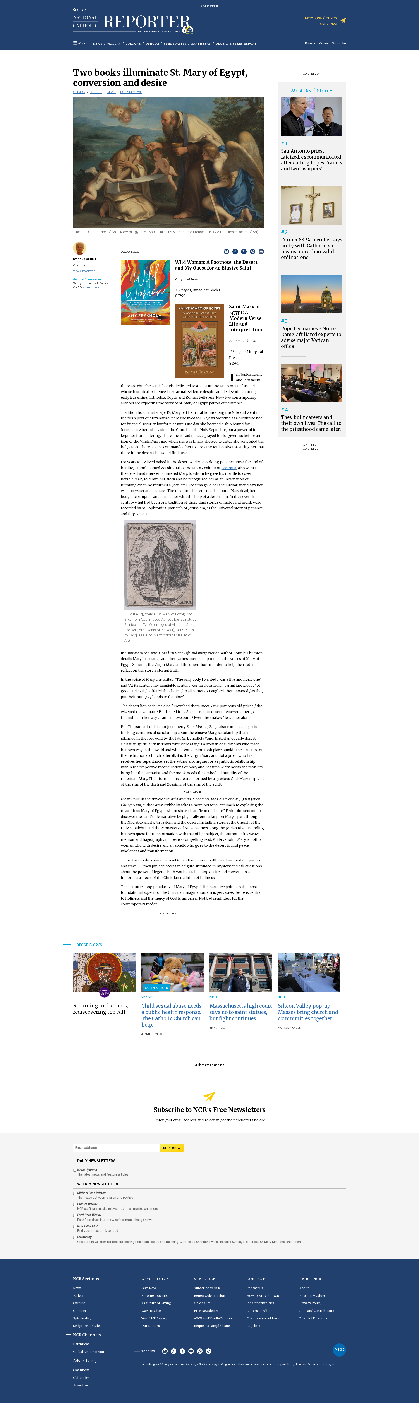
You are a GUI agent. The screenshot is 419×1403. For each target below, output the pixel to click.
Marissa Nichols (289, 1027)
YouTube (191, 1351)
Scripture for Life (86, 1326)
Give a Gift (202, 1303)
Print (261, 251)
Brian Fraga (218, 1027)
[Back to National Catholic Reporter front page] (133, 24)
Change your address (263, 1318)
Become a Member (155, 1296)
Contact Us (255, 1288)
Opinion (152, 44)
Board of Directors (313, 1318)
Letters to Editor (259, 1311)
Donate (310, 43)
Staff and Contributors (316, 1311)
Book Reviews (131, 92)
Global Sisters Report (236, 44)
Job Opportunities (260, 1303)
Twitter (173, 1351)
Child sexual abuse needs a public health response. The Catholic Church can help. (171, 1015)
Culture (133, 44)
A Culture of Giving (156, 1303)
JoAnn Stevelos (152, 1034)
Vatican (114, 44)
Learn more (92, 287)
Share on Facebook (235, 251)
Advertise (80, 1385)
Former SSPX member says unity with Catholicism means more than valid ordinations (311, 248)
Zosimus (229, 468)
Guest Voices (156, 987)
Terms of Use (177, 1364)
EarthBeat (201, 44)
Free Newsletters (207, 1311)
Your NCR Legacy (154, 1318)
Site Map (211, 1364)
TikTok (208, 1351)
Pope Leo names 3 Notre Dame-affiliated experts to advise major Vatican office (311, 337)
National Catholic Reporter (339, 1350)
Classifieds (81, 1370)
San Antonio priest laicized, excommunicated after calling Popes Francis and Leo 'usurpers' (311, 160)
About (304, 1288)
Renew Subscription (209, 1296)
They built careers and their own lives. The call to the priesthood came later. (311, 423)
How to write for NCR (263, 1296)
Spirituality (175, 44)
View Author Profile (84, 271)
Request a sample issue (212, 1326)
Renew (323, 43)
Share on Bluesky (226, 251)
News (97, 44)
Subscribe (339, 43)
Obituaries (81, 1378)
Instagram (200, 1351)
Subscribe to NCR (207, 1288)
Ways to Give (151, 1311)
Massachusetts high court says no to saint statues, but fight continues (241, 1012)
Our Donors (150, 1326)
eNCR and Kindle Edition (213, 1318)
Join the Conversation (87, 279)
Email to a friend (252, 251)
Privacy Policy (310, 1303)
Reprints (253, 1326)
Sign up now (328, 23)
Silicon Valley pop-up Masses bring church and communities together (308, 1012)
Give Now (148, 1288)
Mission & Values (312, 1296)
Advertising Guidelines (154, 1364)
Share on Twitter (244, 251)
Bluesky (165, 1351)
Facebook (182, 1351)
